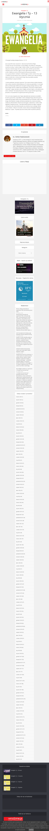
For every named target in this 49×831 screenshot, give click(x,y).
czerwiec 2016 (19, 710)
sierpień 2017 (19, 668)
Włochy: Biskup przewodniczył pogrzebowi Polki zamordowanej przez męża (24, 310)
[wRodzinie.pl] (24, 4)
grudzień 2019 (19, 584)
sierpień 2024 (19, 415)
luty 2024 (18, 433)
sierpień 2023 (19, 451)
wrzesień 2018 (19, 629)
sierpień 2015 (19, 741)
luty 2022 (18, 505)
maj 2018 (18, 641)
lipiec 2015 (18, 744)
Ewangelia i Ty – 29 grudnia (16, 787)
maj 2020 (18, 569)
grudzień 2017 (19, 656)
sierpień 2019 (19, 596)
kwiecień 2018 (19, 644)
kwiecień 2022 (19, 499)
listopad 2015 (19, 732)
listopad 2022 (19, 478)
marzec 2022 (19, 502)
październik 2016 (19, 698)
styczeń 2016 (19, 726)
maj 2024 (18, 424)
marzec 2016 (19, 720)
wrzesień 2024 (19, 411)
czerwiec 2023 (19, 457)
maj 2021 (18, 532)
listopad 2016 (19, 695)
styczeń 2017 (19, 689)
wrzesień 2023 (19, 448)
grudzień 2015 (19, 729)
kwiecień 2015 (19, 753)
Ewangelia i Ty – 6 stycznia (16, 781)
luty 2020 (18, 578)
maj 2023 (18, 460)
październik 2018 (19, 626)
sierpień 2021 (19, 523)
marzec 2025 (19, 396)
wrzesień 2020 (19, 556)
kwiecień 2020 (19, 572)
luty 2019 (18, 614)
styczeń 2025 (19, 399)
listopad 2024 (19, 405)
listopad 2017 (19, 659)
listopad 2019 (19, 587)
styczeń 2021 (19, 544)
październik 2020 (19, 553)
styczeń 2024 (19, 436)
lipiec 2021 (18, 526)
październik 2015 (19, 735)
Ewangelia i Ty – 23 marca (24, 206)
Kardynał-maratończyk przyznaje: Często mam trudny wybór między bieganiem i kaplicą (23, 350)
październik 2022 (19, 481)
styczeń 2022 (19, 508)
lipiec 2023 (18, 454)
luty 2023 (18, 469)
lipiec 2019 (18, 599)
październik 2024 (19, 408)
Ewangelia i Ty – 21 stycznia (16, 776)
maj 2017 (18, 677)
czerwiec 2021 (19, 529)
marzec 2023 (19, 466)
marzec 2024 (19, 430)
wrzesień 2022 (19, 484)
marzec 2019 (19, 611)
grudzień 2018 (19, 620)
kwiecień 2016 (19, 717)
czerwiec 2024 (19, 421)
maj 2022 (18, 496)
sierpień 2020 (19, 559)
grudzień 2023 (19, 439)
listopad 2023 (19, 442)
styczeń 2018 (19, 653)
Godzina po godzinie (22, 299)
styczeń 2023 (19, 472)
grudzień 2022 (19, 475)
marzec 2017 (19, 683)
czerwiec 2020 (19, 566)
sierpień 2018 (19, 632)
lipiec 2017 (18, 671)
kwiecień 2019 (19, 608)
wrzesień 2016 (19, 701)
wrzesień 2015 (19, 738)
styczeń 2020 (19, 581)
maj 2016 (18, 713)
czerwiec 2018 (19, 638)
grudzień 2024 (19, 402)
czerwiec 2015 (19, 747)
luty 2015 (18, 759)
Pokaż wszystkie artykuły (9, 156)
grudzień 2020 (19, 547)
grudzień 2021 (19, 511)
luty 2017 (18, 686)
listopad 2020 (19, 550)
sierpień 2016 (19, 704)
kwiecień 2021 (19, 535)
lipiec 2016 (18, 707)
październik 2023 (19, 445)
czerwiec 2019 (19, 602)
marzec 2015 (19, 756)
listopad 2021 (19, 514)
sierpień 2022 (19, 487)
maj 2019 (18, 605)
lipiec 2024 (18, 418)
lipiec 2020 (18, 562)
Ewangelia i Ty (24, 10)
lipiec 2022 (18, 490)
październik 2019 (19, 590)
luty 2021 (18, 541)
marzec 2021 (19, 538)
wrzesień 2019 (19, 593)
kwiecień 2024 (19, 427)
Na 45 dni (29, 299)
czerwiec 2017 (19, 674)
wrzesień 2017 (19, 665)
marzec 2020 (19, 575)
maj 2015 (18, 750)
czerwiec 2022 (19, 493)
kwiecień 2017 (19, 680)
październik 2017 (19, 662)
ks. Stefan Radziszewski (27, 20)
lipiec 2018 (18, 635)
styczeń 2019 (19, 617)
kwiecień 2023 (19, 463)
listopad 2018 (19, 623)
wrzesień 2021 (19, 520)
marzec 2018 (19, 647)
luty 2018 (18, 650)
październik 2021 (19, 517)
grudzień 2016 (19, 692)
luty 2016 (18, 723)
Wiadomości (24, 306)
